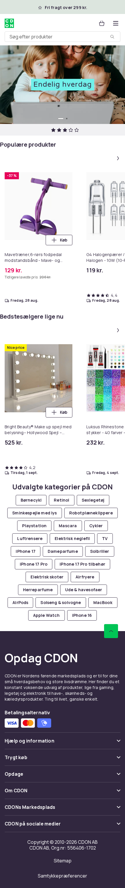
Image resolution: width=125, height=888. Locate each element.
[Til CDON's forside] (9, 23)
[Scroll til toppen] (111, 631)
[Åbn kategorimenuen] (116, 23)
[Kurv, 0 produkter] (102, 23)
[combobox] (62, 36)
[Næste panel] (118, 158)
